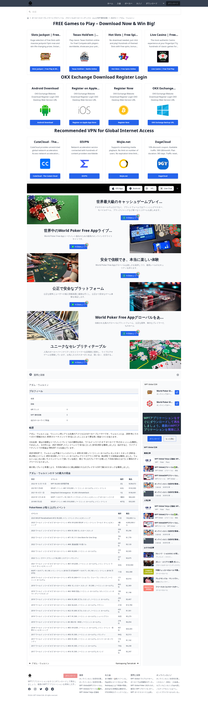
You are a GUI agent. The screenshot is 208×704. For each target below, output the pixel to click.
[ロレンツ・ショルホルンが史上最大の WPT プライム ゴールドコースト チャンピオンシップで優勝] (148, 555)
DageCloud (163, 142)
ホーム (110, 3)
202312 (113, 18)
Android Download (45, 88)
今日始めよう (129, 218)
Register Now (123, 88)
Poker (162, 462)
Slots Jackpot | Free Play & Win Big (45, 35)
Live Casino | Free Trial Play (163, 35)
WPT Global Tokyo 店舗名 (89, 692)
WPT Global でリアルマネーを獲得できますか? (142, 679)
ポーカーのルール (162, 574)
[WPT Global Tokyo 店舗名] (148, 460)
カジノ (139, 3)
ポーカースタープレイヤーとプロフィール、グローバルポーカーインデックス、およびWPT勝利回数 (70, 18)
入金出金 (158, 487)
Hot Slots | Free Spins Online (123, 35)
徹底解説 (180, 479)
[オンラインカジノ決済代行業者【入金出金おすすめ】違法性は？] (148, 485)
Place (167, 462)
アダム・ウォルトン (126, 18)
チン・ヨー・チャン (178, 557)
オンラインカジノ (178, 487)
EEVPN (84, 142)
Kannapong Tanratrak (126, 663)
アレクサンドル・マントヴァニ (179, 582)
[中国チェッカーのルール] (148, 572)
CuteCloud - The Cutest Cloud (45, 142)
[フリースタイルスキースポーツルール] (148, 588)
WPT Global (159, 471)
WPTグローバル (160, 479)
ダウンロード (151, 3)
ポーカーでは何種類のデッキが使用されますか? (142, 683)
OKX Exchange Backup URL (163, 88)
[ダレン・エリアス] (148, 563)
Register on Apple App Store (84, 88)
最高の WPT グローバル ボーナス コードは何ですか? (142, 690)
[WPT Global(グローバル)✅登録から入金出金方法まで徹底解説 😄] (148, 469)
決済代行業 (166, 487)
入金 (119, 3)
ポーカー (128, 3)
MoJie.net (123, 142)
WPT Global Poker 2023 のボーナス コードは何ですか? (142, 686)
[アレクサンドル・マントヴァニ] (148, 580)
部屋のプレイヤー (162, 582)
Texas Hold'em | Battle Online (84, 35)
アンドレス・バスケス (163, 557)
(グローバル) (169, 471)
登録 (176, 471)
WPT (156, 462)
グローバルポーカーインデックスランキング (170, 565)
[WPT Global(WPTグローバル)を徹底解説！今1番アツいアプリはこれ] (148, 477)
